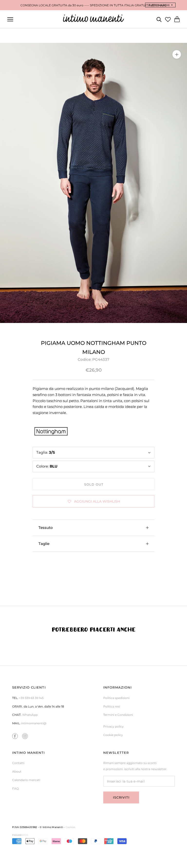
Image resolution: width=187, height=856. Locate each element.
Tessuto (45, 527)
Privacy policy (113, 726)
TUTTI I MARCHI (159, 5)
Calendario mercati (26, 780)
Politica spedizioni (116, 698)
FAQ (15, 788)
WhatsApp (30, 715)
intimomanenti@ (33, 723)
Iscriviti (121, 797)
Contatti (18, 763)
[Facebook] (15, 736)
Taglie (43, 543)
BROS (20, 835)
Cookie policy (113, 735)
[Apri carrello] (177, 19)
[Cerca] (159, 19)
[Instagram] (25, 736)
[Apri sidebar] (10, 19)
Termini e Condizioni (118, 715)
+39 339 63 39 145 (31, 698)
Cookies (70, 827)
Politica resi (111, 706)
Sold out (93, 484)
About (16, 771)
